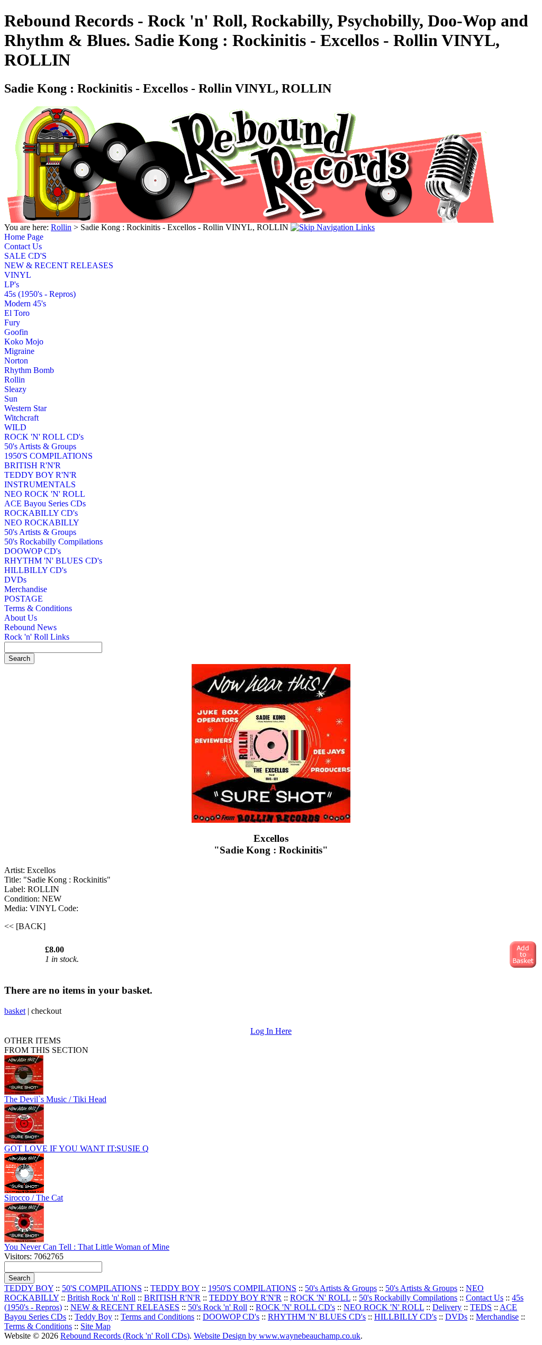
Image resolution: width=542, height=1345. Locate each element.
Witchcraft (21, 417)
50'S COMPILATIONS (102, 1288)
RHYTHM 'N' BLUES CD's (44, 560)
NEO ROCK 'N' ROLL (44, 493)
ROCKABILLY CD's (41, 512)
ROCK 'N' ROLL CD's (44, 436)
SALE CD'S (25, 255)
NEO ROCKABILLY (41, 522)
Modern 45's (25, 303)
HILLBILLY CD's (35, 570)
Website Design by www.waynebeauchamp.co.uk (277, 1335)
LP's (11, 284)
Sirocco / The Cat (33, 1197)
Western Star (25, 408)
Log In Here (271, 1030)
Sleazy (15, 389)
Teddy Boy (93, 1316)
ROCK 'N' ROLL (320, 1297)
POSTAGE (23, 598)
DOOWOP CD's (32, 551)
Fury (12, 322)
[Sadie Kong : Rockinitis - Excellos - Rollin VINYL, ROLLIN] (271, 819)
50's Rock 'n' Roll (217, 1307)
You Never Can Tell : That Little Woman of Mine (86, 1246)
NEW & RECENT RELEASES (44, 265)
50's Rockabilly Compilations (44, 541)
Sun (10, 398)
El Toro (17, 312)
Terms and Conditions (157, 1316)
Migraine (19, 351)
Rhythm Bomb (29, 370)
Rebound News (30, 627)
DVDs (15, 579)
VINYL (17, 274)
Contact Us (23, 246)
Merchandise (25, 589)
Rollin (61, 227)
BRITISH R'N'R (32, 465)
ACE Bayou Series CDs (44, 503)
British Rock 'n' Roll (101, 1297)
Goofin (16, 332)
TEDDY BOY (28, 1288)
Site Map (95, 1326)
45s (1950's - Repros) (40, 293)
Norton (16, 360)
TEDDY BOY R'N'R (40, 474)
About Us (20, 617)
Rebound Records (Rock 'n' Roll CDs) (124, 1335)
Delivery (447, 1307)
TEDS (481, 1307)
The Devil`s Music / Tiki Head (55, 1099)
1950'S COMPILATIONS (44, 455)
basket (14, 1010)
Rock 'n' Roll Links (36, 636)
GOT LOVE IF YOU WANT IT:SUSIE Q (76, 1148)
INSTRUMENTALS (40, 484)
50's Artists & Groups (40, 446)
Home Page (23, 236)
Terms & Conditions (38, 608)
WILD (15, 427)
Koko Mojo (23, 341)
